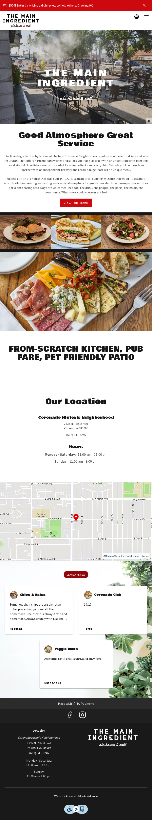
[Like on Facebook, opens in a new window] (69, 716)
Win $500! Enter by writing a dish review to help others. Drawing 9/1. (48, 5)
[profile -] (136, 16)
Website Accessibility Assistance (76, 796)
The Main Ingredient (113, 738)
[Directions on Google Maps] (76, 521)
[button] (25, 232)
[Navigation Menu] (146, 16)
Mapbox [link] (109, 556)
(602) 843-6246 (39, 753)
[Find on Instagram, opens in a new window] (82, 716)
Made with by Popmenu (48, 703)
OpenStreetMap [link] (123, 556)
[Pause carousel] (149, 121)
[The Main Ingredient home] (21, 21)
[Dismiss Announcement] (144, 5)
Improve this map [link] (140, 556)
